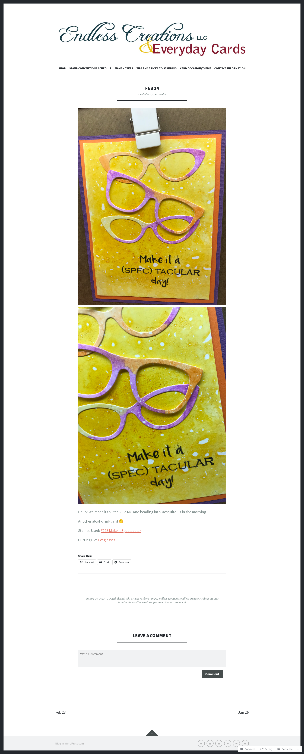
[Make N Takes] (218, 743)
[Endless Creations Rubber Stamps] (152, 38)
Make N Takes (124, 68)
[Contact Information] (245, 743)
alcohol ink (144, 94)
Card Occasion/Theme (195, 68)
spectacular (159, 94)
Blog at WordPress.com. (69, 743)
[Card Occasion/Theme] (236, 743)
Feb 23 (60, 712)
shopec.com (156, 602)
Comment (212, 674)
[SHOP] (201, 743)
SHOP (62, 68)
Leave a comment (175, 602)
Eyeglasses (106, 539)
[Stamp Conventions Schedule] (210, 743)
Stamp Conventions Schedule (90, 68)
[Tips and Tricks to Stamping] (227, 743)
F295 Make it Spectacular (121, 530)
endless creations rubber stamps (199, 598)
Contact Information (230, 68)
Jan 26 (243, 712)
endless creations (169, 598)
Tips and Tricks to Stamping (156, 68)
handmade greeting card (133, 602)
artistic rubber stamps (144, 598)
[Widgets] (152, 732)
